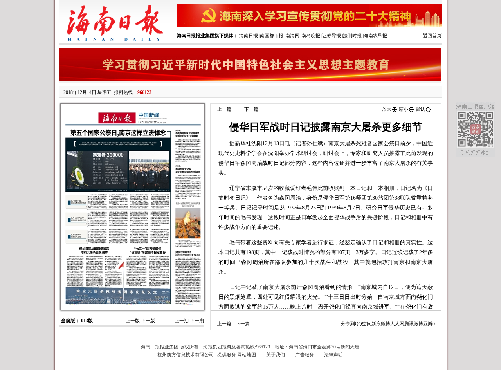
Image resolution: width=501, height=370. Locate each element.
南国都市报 (271, 35)
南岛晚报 (310, 35)
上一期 (182, 320)
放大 (386, 109)
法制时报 (352, 35)
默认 (420, 109)
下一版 (148, 320)
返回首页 (432, 35)
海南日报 (248, 35)
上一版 (133, 320)
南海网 (292, 35)
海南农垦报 (375, 35)
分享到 (348, 324)
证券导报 (331, 35)
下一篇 (251, 109)
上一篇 (224, 109)
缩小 (403, 109)
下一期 (197, 320)
